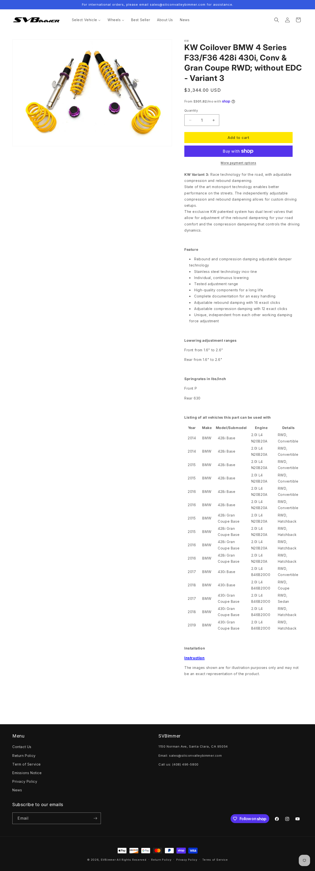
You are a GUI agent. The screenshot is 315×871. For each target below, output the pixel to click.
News (17, 790)
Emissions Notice (27, 773)
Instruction (194, 658)
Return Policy (24, 755)
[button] (276, 20)
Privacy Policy (24, 781)
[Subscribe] (95, 818)
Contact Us (22, 747)
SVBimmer (108, 859)
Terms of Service (215, 859)
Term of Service (26, 764)
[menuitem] (86, 20)
